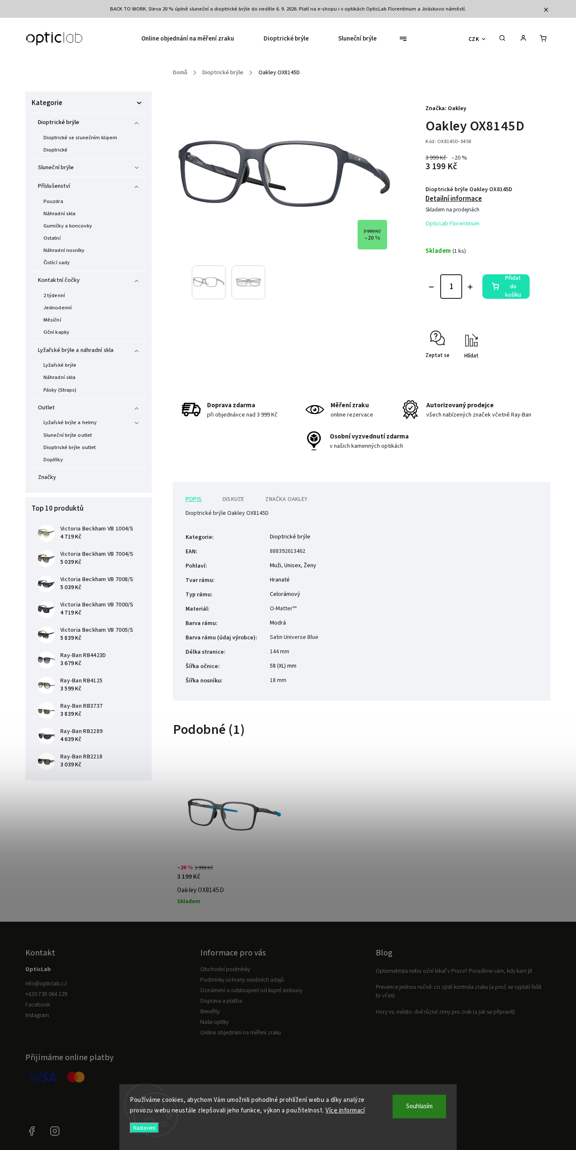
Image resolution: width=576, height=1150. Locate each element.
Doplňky (53, 459)
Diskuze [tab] (233, 499)
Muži (275, 565)
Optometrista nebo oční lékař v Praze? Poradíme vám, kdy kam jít (454, 971)
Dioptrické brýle (59, 122)
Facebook (37, 1005)
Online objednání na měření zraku (240, 1032)
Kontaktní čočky (59, 280)
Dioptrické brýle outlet (69, 447)
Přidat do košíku (513, 286)
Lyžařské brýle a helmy (70, 422)
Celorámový (285, 594)
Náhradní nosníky (64, 250)
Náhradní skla (59, 213)
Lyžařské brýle (59, 365)
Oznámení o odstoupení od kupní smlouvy (251, 990)
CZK (473, 39)
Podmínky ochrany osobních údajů (242, 980)
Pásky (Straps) (59, 390)
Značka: (445, 108)
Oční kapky (56, 332)
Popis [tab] (194, 499)
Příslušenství (54, 186)
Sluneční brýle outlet (67, 435)
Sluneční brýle (56, 167)
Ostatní (52, 238)
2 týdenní (54, 295)
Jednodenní (57, 307)
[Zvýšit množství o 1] (470, 287)
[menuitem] (195, 39)
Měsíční (52, 320)
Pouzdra (53, 201)
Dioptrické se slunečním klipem (80, 137)
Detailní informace (453, 199)
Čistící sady (56, 262)
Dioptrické (55, 150)
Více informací (345, 1110)
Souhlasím (419, 1106)
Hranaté (280, 580)
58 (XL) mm (283, 666)
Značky (47, 477)
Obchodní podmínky (225, 969)
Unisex (292, 565)
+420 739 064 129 (46, 994)
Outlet (46, 407)
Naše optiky (214, 1022)
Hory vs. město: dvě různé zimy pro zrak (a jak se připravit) (445, 1012)
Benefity (210, 1011)
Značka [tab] (286, 499)
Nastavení (144, 1128)
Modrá (278, 623)
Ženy (310, 565)
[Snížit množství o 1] (431, 287)
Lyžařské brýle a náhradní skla (75, 350)
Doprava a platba (221, 1001)
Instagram (37, 1015)
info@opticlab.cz (46, 984)
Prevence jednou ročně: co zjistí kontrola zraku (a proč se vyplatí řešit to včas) (458, 991)
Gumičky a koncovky (67, 226)
